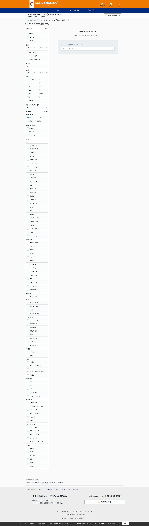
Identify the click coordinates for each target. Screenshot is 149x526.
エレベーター (33, 271)
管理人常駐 (33, 192)
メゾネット (33, 253)
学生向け (32, 225)
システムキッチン (34, 310)
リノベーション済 (34, 167)
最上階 (31, 459)
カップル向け (33, 228)
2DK (41, 86)
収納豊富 (32, 375)
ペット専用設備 (34, 149)
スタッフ (40, 489)
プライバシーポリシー (78, 511)
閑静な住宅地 (33, 159)
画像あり (31, 128)
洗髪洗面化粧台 (34, 338)
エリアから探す (74, 10)
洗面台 (31, 334)
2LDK (30, 90)
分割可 (31, 185)
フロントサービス (34, 431)
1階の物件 (32, 455)
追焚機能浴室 (33, 323)
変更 (46, 28)
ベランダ (32, 257)
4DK (41, 97)
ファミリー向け (34, 236)
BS (30, 385)
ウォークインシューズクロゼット (36, 371)
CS (30, 381)
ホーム (59, 511)
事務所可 (32, 174)
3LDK (41, 93)
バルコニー (33, 260)
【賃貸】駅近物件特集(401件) (35, 483)
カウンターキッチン (35, 313)
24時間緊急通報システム (36, 413)
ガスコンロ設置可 (34, 218)
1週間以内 (39, 121)
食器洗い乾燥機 (34, 306)
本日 (39, 117)
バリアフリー (33, 181)
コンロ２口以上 (34, 302)
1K (40, 79)
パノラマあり (32, 135)
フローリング (33, 246)
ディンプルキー (34, 417)
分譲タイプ (33, 189)
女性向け (32, 232)
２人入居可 (33, 178)
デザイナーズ (33, 163)
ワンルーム (32, 79)
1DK (30, 83)
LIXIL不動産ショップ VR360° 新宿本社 (50, 496)
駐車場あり (33, 448)
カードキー (33, 207)
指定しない (32, 117)
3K (40, 90)
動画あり (31, 131)
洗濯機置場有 (33, 289)
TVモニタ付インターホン (36, 406)
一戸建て (31, 40)
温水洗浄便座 (33, 331)
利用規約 (69, 511)
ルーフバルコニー (34, 264)
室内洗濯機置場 (34, 242)
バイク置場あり (34, 282)
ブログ (56, 489)
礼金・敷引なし (33, 56)
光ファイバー (33, 392)
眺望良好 (32, 196)
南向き (31, 462)
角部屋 (31, 466)
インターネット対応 (35, 396)
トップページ (31, 489)
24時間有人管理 (34, 427)
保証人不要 (33, 170)
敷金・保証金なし (34, 52)
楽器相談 (32, 152)
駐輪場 (31, 279)
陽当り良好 (33, 156)
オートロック (33, 402)
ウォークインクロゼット (36, 365)
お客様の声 (49, 489)
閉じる (126, 523)
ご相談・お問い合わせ (113, 15)
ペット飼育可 (33, 145)
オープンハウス (34, 210)
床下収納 (32, 362)
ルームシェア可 (34, 221)
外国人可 (32, 214)
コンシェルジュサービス (36, 441)
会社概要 (75, 489)
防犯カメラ (33, 420)
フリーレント (33, 203)
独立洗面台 (33, 345)
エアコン (32, 352)
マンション (32, 37)
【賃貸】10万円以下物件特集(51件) (53, 483)
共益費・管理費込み (34, 59)
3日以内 (31, 121)
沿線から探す (92, 10)
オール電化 (33, 268)
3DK (30, 93)
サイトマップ (88, 511)
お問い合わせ (106, 502)
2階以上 (32, 452)
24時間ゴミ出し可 (34, 434)
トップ (57, 10)
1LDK (41, 83)
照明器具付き (33, 275)
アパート (31, 33)
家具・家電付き (34, 286)
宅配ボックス (33, 409)
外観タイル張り (34, 296)
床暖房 (31, 355)
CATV (31, 388)
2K (29, 86)
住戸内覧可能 (33, 438)
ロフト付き (33, 249)
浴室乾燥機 (33, 327)
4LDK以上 (31, 100)
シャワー (32, 342)
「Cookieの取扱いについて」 (103, 523)
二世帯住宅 (33, 199)
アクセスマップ (66, 489)
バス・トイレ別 (34, 320)
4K (29, 97)
